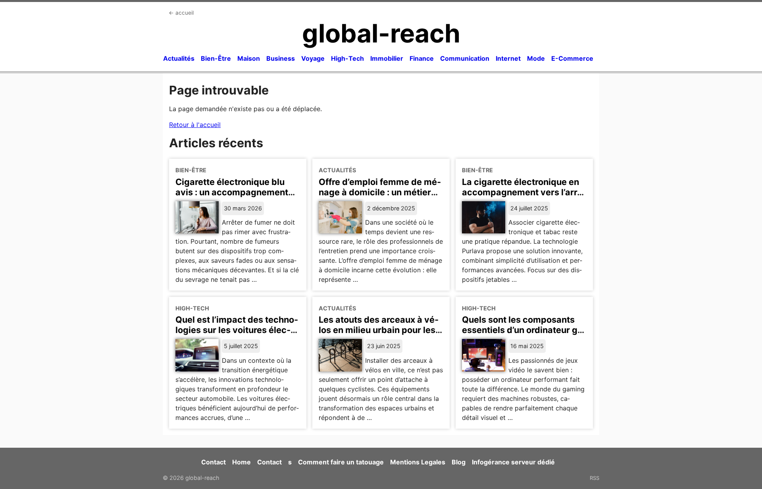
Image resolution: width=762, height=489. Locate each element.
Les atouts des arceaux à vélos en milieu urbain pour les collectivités (379, 329)
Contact (213, 462)
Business (280, 58)
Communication (464, 58)
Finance (422, 58)
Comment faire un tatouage (341, 462)
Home (241, 462)
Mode (536, 58)
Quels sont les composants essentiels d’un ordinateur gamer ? (524, 329)
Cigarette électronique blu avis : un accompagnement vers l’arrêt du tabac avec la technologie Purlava (233, 197)
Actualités (178, 58)
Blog (459, 462)
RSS (594, 478)
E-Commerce (572, 58)
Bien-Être (216, 58)
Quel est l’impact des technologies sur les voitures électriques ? (236, 329)
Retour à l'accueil (195, 125)
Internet (508, 58)
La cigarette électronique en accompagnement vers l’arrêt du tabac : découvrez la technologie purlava (523, 197)
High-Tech (347, 58)
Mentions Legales (417, 462)
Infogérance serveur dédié (513, 462)
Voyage (313, 58)
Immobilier (386, 58)
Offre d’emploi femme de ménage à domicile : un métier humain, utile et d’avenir (380, 192)
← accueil (181, 13)
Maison (248, 58)
